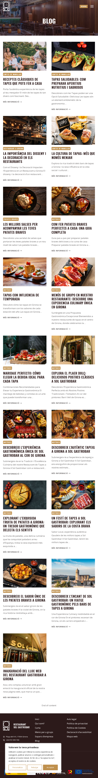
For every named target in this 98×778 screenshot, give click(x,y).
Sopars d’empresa (44, 736)
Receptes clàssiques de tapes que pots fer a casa (22, 81)
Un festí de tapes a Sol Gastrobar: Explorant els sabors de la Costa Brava (71, 522)
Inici (37, 719)
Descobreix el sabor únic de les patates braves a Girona (24, 598)
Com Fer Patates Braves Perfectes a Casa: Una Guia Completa (72, 228)
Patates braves (11, 219)
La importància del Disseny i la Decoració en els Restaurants (24, 157)
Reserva (84, 6)
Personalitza (17, 767)
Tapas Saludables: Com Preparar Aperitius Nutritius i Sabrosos (69, 83)
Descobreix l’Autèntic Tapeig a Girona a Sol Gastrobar (73, 449)
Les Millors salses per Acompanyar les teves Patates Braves (20, 228)
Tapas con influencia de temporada (21, 296)
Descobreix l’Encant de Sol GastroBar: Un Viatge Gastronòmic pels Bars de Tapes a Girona (72, 602)
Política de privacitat (77, 723)
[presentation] (24, 56)
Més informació (12, 102)
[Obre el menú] (92, 6)
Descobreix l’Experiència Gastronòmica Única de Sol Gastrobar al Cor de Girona (24, 451)
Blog (37, 740)
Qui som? (39, 723)
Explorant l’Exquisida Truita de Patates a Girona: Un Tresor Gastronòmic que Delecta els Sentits (24, 524)
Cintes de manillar (12, 74)
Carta (37, 727)
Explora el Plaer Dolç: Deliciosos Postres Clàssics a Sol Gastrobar (73, 377)
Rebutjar (34, 767)
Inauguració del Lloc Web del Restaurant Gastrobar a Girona (24, 674)
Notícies (56, 219)
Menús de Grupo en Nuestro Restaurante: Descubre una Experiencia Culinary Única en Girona (72, 300)
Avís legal (71, 719)
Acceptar (50, 767)
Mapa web (72, 736)
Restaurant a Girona (13, 148)
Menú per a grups (44, 732)
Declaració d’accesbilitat (79, 732)
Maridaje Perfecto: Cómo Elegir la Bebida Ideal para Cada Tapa (23, 377)
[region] (33, 758)
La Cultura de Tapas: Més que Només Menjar (73, 155)
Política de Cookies (76, 727)
